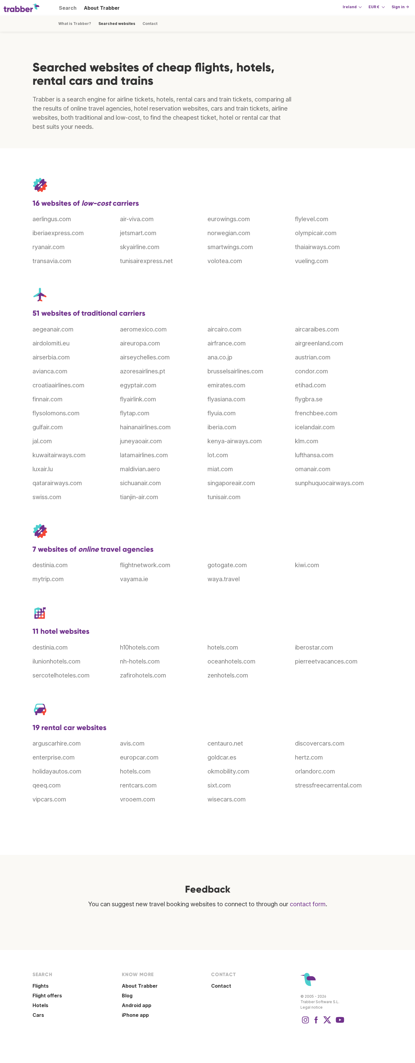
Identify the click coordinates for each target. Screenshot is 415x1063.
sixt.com (219, 785)
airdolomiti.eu (51, 343)
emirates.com (226, 385)
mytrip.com (48, 579)
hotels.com (223, 647)
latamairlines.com (144, 455)
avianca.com (50, 371)
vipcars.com (49, 799)
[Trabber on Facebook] (316, 1023)
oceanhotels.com (232, 661)
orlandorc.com (315, 771)
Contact (149, 23)
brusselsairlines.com (235, 371)
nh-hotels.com (140, 661)
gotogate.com (227, 565)
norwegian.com (229, 233)
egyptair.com (138, 385)
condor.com (311, 371)
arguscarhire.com (57, 743)
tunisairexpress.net (146, 261)
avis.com (132, 743)
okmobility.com (228, 771)
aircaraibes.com (317, 329)
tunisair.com (224, 497)
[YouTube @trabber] (339, 1023)
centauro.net (225, 743)
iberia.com (222, 427)
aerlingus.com (52, 219)
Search (68, 8)
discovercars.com (320, 743)
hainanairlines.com (145, 427)
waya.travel (224, 579)
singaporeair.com (231, 483)
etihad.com (310, 385)
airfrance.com (227, 343)
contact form (308, 904)
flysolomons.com (56, 413)
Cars (38, 1015)
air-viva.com (137, 219)
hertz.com (309, 757)
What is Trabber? (74, 23)
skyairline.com (139, 247)
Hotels (40, 1005)
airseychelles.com (145, 357)
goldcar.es (222, 757)
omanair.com (313, 469)
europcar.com (139, 757)
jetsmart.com (138, 233)
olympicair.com (316, 233)
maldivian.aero (140, 469)
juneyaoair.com (141, 441)
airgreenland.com (319, 343)
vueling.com (311, 261)
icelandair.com (315, 427)
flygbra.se (309, 399)
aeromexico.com (143, 329)
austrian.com (313, 357)
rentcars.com (138, 785)
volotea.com (225, 261)
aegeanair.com (53, 329)
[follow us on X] (327, 1023)
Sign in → (400, 7)
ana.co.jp (220, 357)
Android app (136, 1005)
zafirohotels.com (143, 675)
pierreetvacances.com (326, 661)
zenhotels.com (228, 675)
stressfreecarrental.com (328, 785)
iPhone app (135, 1015)
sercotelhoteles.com (61, 675)
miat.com (220, 469)
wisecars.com (227, 799)
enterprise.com (54, 757)
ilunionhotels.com (57, 661)
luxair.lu (43, 469)
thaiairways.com (317, 247)
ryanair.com (49, 247)
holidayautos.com (57, 771)
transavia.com (52, 261)
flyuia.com (222, 413)
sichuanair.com (140, 483)
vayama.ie (134, 579)
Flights (41, 986)
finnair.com (48, 399)
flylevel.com (311, 219)
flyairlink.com (138, 399)
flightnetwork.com (145, 565)
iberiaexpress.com (58, 233)
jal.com (42, 441)
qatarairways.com (57, 483)
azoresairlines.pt (142, 371)
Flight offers (47, 996)
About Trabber (102, 8)
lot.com (218, 455)
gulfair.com (48, 427)
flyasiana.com (226, 399)
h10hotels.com (139, 647)
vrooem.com (137, 799)
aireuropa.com (140, 343)
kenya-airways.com (235, 441)
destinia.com (50, 565)
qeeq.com (47, 785)
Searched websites (116, 23)
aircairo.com (225, 329)
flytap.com (134, 413)
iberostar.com (314, 647)
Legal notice (311, 1007)
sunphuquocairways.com (329, 483)
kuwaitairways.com (59, 455)
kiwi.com (307, 565)
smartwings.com (230, 247)
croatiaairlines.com (58, 385)
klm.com (306, 441)
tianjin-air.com (139, 497)
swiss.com (47, 497)
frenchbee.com (316, 413)
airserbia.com (51, 357)
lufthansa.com (314, 455)
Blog (127, 996)
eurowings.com (229, 219)
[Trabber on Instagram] (305, 1023)
